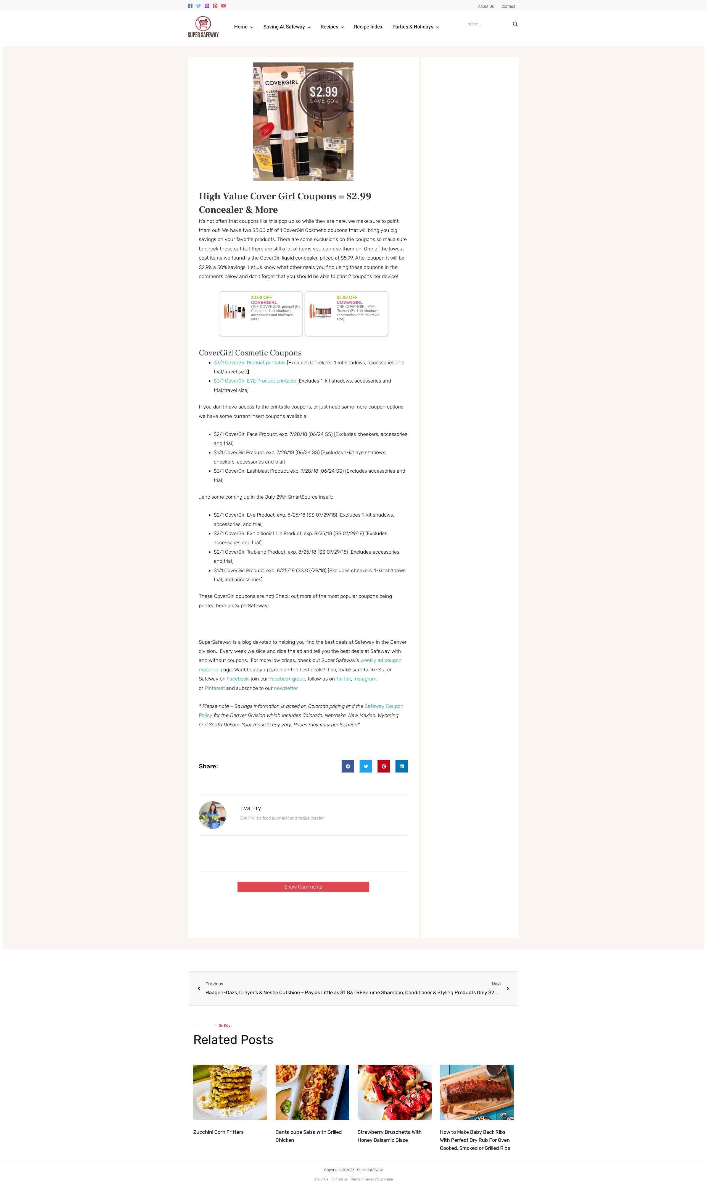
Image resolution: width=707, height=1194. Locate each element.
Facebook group (287, 679)
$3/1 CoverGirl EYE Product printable (255, 381)
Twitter (343, 679)
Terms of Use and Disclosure (372, 1179)
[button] (251, 26)
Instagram (365, 679)
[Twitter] (198, 5)
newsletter (285, 688)
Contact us (339, 1179)
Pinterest (215, 688)
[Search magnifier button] (515, 24)
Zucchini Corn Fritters (218, 1132)
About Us (321, 1179)
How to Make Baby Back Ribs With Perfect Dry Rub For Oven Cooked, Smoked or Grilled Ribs (475, 1140)
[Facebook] (190, 5)
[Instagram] (206, 5)
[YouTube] (223, 5)
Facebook (238, 679)
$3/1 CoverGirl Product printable (250, 363)
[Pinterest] (215, 5)
